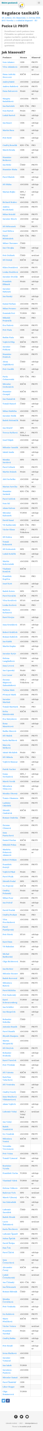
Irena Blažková (10, 1353)
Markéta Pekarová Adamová (7, 852)
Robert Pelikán (10, 859)
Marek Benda (9, 150)
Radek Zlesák (9, 1217)
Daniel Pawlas (9, 840)
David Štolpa (9, 1243)
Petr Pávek (8, 934)
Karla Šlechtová (10, 1229)
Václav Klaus (9, 529)
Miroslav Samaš (10, 1377)
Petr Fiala (7, 330)
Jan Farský (7, 296)
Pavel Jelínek (9, 467)
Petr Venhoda (9, 1306)
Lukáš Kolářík (9, 554)
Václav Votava (9, 1326)
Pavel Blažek (8, 177)
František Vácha (10, 1173)
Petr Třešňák (9, 1065)
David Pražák (9, 910)
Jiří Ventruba (9, 1084)
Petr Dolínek (9, 255)
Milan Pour (8, 898)
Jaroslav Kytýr (9, 653)
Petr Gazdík (8, 369)
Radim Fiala (8, 337)
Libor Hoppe (9, 1386)
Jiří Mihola (8, 757)
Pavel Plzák (8, 876)
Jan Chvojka (8, 248)
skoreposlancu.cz (31, 1423)
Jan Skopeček (9, 1011)
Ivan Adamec (9, 62)
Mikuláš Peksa (9, 845)
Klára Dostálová (10, 267)
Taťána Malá (8, 690)
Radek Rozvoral (10, 978)
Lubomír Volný (10, 1111)
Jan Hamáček (9, 399)
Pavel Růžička (9, 990)
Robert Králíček (10, 632)
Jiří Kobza (7, 537)
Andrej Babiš (8, 82)
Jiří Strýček (8, 1048)
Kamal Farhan (9, 304)
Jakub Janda (8, 452)
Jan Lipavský (9, 670)
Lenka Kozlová (9, 605)
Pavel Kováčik (9, 595)
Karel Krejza (8, 617)
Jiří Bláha (7, 184)
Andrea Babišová (10, 86)
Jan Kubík (7, 641)
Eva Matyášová (10, 719)
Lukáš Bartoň (9, 115)
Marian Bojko (9, 192)
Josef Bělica (8, 231)
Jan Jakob (7, 1365)
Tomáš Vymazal (10, 1158)
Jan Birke (7, 164)
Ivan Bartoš (8, 110)
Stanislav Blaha (10, 169)
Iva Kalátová (8, 1314)
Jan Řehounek (9, 1287)
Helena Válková (10, 1188)
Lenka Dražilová (10, 272)
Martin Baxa (8, 130)
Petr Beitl (7, 138)
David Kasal (8, 520)
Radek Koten (9, 591)
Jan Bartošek (9, 106)
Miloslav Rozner (10, 973)
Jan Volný (7, 1122)
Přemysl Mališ (9, 694)
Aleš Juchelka (9, 479)
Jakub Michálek (10, 752)
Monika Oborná (10, 793)
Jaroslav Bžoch (10, 219)
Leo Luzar (7, 675)
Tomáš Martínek (10, 706)
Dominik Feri (9, 313)
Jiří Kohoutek (9, 549)
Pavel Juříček (9, 499)
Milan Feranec (9, 308)
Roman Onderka (10, 817)
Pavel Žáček (8, 1252)
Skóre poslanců (9, 2)
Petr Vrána (8, 1153)
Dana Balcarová (10, 91)
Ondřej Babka (9, 1338)
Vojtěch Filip (9, 342)
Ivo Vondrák (8, 1134)
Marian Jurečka (10, 486)
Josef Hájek (8, 440)
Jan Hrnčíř (8, 428)
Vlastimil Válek (10, 1180)
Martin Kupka (9, 646)
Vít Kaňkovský (9, 525)
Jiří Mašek (7, 735)
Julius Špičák (9, 1238)
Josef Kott (7, 583)
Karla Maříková (10, 740)
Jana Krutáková (10, 624)
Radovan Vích (9, 1192)
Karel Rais (7, 942)
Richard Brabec (10, 202)
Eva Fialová (8, 325)
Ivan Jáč (6, 503)
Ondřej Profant (10, 914)
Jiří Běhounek (9, 226)
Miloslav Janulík (10, 447)
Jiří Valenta (8, 1072)
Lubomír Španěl (10, 1234)
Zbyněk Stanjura (10, 1036)
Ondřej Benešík (10, 145)
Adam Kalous (9, 508)
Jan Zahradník (9, 1202)
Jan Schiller (8, 1007)
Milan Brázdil (9, 214)
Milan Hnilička (10, 411)
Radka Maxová (9, 731)
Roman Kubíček (10, 637)
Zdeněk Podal (9, 881)
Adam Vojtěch (9, 1104)
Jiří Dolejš (7, 260)
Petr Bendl (8, 1345)
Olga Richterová (10, 961)
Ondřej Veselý (9, 1092)
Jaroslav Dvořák (10, 276)
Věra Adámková (10, 67)
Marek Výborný (10, 1197)
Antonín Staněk (10, 1026)
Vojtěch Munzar (10, 762)
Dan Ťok (7, 1248)
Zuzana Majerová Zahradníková (9, 682)
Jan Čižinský (8, 1282)
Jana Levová (8, 665)
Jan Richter (8, 969)
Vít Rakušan (8, 946)
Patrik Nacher (9, 769)
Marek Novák (9, 781)
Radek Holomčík (10, 420)
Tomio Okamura (10, 798)
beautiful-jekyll (25, 1427)
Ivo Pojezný (8, 886)
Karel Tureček (9, 1060)
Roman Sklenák (10, 1291)
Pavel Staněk (9, 1031)
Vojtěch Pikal (9, 872)
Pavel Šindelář (9, 1382)
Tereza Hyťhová (10, 432)
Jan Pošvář (8, 902)
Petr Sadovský (9, 995)
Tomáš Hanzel (9, 403)
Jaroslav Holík (9, 416)
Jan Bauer (7, 123)
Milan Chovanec (10, 243)
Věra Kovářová (9, 600)
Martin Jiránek (9, 471)
